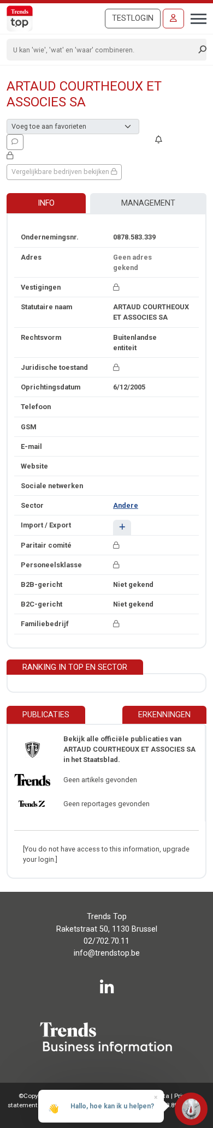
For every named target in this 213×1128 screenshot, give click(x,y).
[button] (122, 527)
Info (46, 203)
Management (148, 203)
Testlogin (132, 18)
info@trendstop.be (107, 953)
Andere (125, 505)
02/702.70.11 (106, 941)
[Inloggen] (173, 18)
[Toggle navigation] (195, 17)
